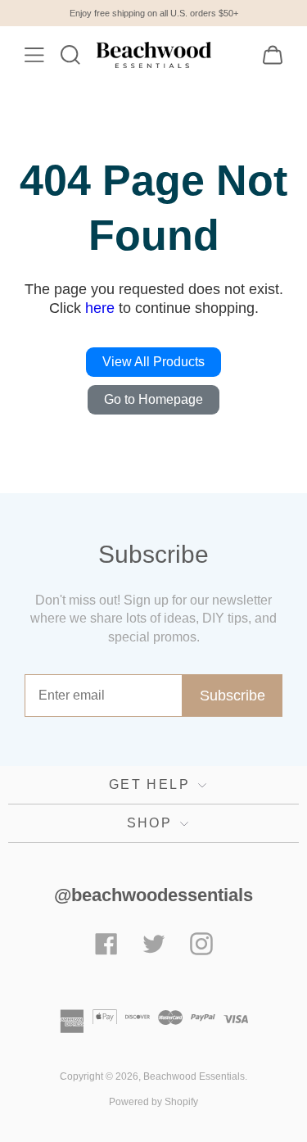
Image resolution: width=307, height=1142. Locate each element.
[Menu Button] (34, 55)
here (100, 308)
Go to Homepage (153, 399)
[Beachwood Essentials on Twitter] (153, 946)
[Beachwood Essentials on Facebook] (106, 946)
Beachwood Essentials (194, 1076)
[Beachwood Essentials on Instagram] (201, 946)
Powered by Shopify (153, 1102)
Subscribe (232, 695)
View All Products (153, 362)
